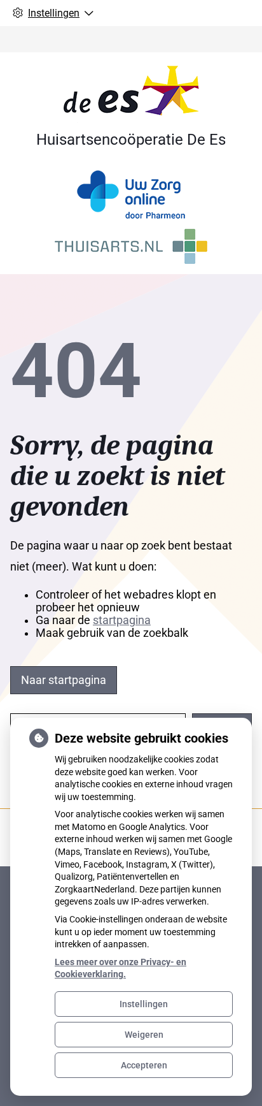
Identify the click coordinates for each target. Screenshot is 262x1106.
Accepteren (144, 1065)
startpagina (122, 620)
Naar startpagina (63, 680)
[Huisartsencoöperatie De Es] (131, 93)
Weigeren (144, 1035)
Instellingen (144, 1004)
